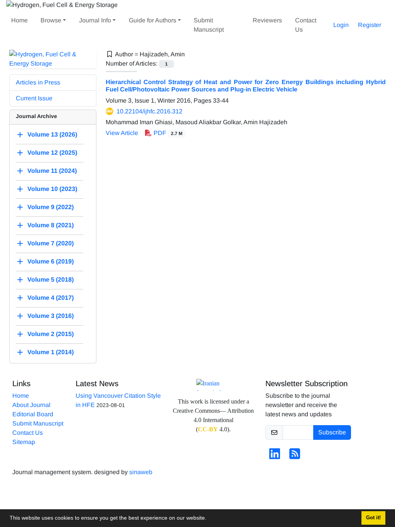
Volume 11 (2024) (52, 170)
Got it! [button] (373, 517)
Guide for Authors (152, 20)
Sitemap (23, 442)
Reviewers (267, 20)
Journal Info (95, 20)
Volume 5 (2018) (50, 279)
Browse (51, 20)
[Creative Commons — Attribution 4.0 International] (213, 385)
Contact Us (305, 25)
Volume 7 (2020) (50, 243)
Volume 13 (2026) (52, 134)
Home (19, 20)
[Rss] (294, 456)
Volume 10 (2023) (52, 189)
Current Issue (34, 98)
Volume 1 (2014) (50, 352)
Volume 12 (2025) (52, 152)
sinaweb (140, 472)
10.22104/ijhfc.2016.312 (149, 111)
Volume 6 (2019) (50, 261)
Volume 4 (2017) (50, 297)
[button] (209, 519)
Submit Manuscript (209, 25)
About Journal (31, 405)
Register (369, 25)
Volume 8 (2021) (50, 225)
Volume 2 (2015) (50, 334)
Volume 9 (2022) (50, 207)
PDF (167, 133)
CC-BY (208, 429)
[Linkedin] (274, 456)
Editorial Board (32, 414)
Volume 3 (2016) (50, 315)
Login (341, 25)
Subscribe (332, 432)
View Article (122, 133)
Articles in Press (38, 82)
